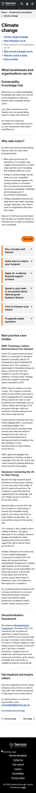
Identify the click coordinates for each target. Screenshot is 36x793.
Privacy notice (18, 778)
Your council (18, 764)
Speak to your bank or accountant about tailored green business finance (16, 293)
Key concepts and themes (15, 251)
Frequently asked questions (14, 320)
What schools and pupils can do (18, 51)
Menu (32, 4)
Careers (18, 769)
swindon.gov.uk (9, 3)
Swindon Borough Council (18, 745)
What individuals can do (15, 41)
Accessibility (18, 773)
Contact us (18, 760)
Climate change (11, 16)
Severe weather (11, 59)
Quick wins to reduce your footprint (16, 263)
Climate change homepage (16, 37)
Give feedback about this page (13, 711)
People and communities (21, 12)
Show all (28, 239)
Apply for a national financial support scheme (15, 276)
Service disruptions (18, 755)
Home (4, 12)
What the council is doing (15, 55)
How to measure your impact (17, 308)
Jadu (23, 787)
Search (21, 4)
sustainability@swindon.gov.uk (16, 705)
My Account (27, 4)
